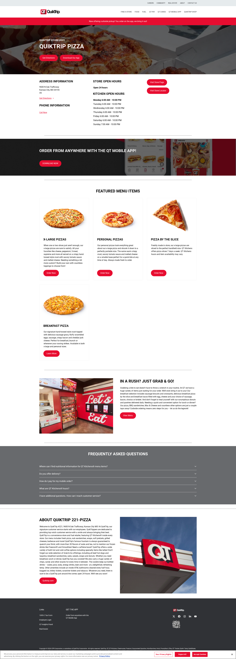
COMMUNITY (161, 3)
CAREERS (150, 3)
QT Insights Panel (46, 624)
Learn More (51, 353)
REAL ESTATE (172, 3)
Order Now (51, 273)
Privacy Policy (104, 656)
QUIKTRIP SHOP (190, 12)
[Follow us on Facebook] (179, 616)
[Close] (232, 654)
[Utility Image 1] (176, 624)
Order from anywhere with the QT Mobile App (77, 616)
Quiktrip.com (48, 580)
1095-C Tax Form (45, 615)
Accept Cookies (200, 654)
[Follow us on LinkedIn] (190, 616)
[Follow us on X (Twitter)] (174, 616)
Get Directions (49, 58)
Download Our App (71, 58)
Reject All (182, 654)
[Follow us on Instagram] (184, 616)
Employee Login (45, 620)
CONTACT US (192, 3)
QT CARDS (162, 12)
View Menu (128, 415)
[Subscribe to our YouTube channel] (195, 616)
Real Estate (43, 629)
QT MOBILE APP (175, 12)
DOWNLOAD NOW (50, 163)
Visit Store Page (157, 82)
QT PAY (152, 12)
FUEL (144, 12)
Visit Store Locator (158, 90)
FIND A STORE (126, 12)
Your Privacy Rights (163, 654)
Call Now (43, 112)
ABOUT (182, 3)
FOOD (137, 12)
